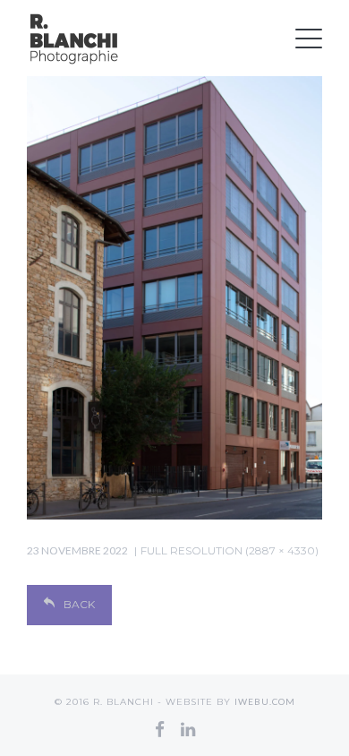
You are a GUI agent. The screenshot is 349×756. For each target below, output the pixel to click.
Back (79, 604)
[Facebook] (160, 729)
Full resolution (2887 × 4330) (229, 550)
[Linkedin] (188, 729)
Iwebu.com (264, 701)
